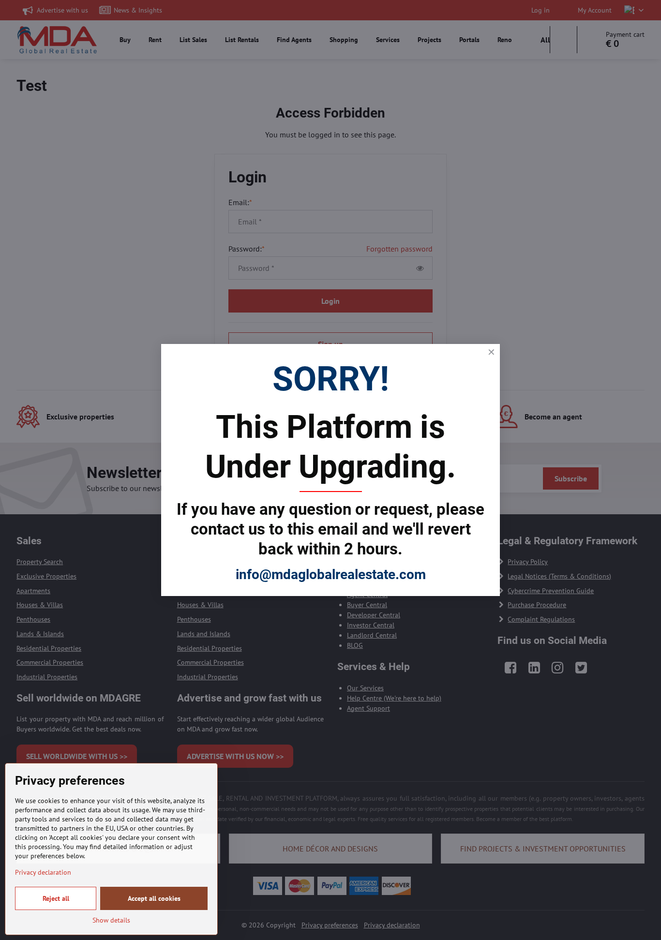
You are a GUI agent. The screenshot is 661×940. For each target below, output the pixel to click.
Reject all (56, 898)
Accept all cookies (154, 898)
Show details (111, 920)
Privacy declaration (43, 872)
